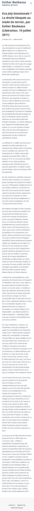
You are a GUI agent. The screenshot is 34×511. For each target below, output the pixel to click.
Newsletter (21, 505)
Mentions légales (17, 507)
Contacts (12, 505)
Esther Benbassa (14, 2)
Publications (18, 39)
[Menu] (31, 3)
